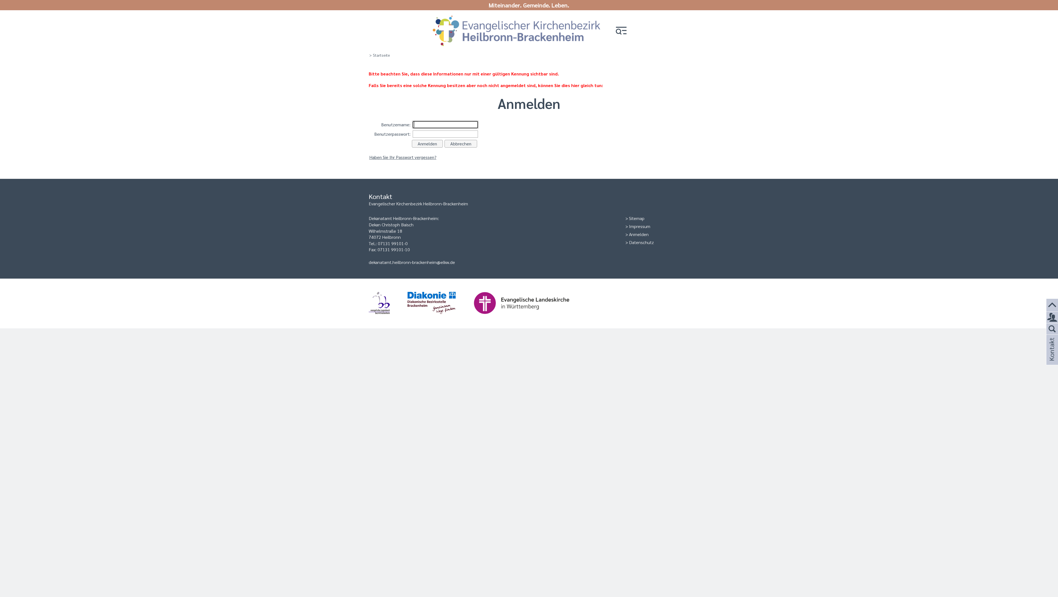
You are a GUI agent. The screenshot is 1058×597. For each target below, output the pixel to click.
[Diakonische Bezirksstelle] (440, 317)
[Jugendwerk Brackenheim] (388, 317)
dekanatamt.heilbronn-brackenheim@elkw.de (412, 262)
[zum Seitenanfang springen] (1052, 305)
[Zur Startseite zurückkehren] (516, 17)
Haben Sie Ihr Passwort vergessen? (402, 157)
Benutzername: (395, 124)
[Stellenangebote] (1052, 317)
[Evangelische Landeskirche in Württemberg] (530, 317)
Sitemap (636, 218)
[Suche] (1052, 329)
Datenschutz (641, 242)
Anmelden (639, 234)
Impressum (639, 226)
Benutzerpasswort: (392, 134)
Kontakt (1051, 356)
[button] (621, 31)
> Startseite (379, 55)
